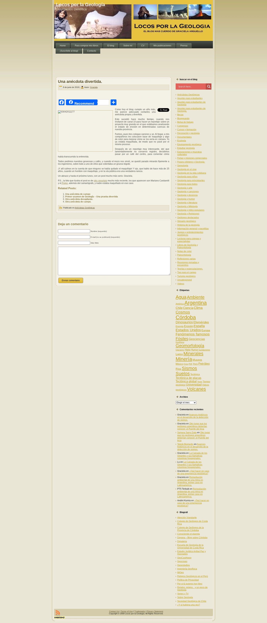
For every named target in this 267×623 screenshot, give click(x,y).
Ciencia (188, 308)
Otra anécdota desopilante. (79, 199)
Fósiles (182, 338)
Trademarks (139, 611)
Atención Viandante (187, 517)
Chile (179, 308)
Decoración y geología (188, 133)
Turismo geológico (186, 276)
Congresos (182, 126)
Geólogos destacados (188, 217)
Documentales (184, 137)
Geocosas (182, 561)
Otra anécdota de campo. (78, 201)
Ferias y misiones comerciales (192, 158)
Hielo (188, 349)
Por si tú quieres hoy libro (189, 583)
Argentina (195, 303)
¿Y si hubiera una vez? (188, 605)
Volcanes (196, 388)
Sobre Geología (185, 597)
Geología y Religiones (188, 213)
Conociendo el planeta (188, 534)
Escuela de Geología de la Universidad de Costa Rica (190, 546)
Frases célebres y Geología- (191, 162)
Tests (199, 382)
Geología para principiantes (191, 180)
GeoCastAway (184, 557)
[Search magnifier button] (209, 86)
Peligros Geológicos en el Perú (192, 576)
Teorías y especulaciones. (190, 269)
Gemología (182, 165)
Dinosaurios (184, 322)
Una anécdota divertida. (80, 81)
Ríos (178, 368)
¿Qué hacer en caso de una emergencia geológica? (193, 472)
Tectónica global (186, 381)
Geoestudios (183, 565)
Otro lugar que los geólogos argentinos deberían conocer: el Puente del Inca (192, 426)
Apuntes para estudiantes (190, 98)
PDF (191, 364)
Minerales (193, 353)
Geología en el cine (187, 169)
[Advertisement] (120, 62)
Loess (179, 354)
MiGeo (180, 572)
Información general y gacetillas (193, 228)
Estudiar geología (186, 148)
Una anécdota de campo (77, 194)
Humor (194, 349)
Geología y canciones (188, 191)
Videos (180, 283)
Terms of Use (127, 611)
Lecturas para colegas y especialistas (189, 239)
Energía (179, 326)
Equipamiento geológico (189, 144)
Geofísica (180, 342)
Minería (184, 359)
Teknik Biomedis (185, 444)
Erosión (188, 326)
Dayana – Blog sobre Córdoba (192, 537)
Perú (195, 364)
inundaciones (204, 350)
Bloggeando (183, 118)
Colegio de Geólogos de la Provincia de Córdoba (190, 528)
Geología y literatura (187, 202)
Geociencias (197, 339)
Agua (181, 297)
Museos (197, 359)
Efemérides (201, 322)
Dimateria (182, 541)
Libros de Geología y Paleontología (187, 246)
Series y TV (183, 593)
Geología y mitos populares (190, 210)
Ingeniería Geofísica (187, 569)
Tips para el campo (186, 272)
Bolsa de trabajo (185, 122)
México (179, 364)
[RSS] (58, 613)
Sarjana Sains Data (187, 432)
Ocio (186, 364)
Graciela (94, 87)
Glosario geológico (186, 221)
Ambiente (196, 297)
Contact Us (114, 611)
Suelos (183, 373)
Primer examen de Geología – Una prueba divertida (91, 196)
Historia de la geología (188, 225)
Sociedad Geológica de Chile (191, 601)
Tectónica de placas (188, 377)
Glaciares (180, 350)
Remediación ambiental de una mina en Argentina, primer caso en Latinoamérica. (190, 481)
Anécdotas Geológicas (85, 208)
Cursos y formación (186, 129)
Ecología (181, 140)
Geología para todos (187, 184)
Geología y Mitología (187, 206)
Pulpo (64, 183)
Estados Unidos (188, 330)
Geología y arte (184, 188)
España (199, 326)
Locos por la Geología (80, 4)
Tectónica (195, 374)
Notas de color (184, 251)
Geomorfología (190, 345)
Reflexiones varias (186, 259)
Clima (198, 308)
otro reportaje (100, 180)
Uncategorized (184, 280)
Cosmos (183, 312)
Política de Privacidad (188, 580)
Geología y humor (186, 199)
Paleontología (184, 255)
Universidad (194, 384)
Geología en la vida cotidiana (191, 173)
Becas (180, 114)
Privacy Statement (155, 611)
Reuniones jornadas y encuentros (188, 263)
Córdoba (186, 317)
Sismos (189, 368)
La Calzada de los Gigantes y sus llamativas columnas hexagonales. (192, 456)
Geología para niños (187, 176)
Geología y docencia (187, 195)
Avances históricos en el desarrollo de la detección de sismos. (192, 417)
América (180, 304)
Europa (205, 330)
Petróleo (204, 363)
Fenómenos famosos (193, 334)
